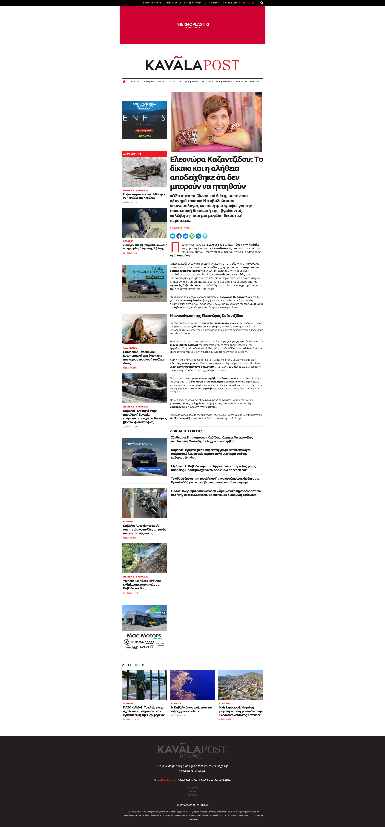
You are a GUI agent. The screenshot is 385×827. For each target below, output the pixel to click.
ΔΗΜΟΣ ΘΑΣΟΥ (230, 3)
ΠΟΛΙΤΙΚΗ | (135, 82)
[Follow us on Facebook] (241, 3)
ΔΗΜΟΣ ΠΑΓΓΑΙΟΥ (193, 3)
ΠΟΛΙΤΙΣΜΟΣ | (184, 82)
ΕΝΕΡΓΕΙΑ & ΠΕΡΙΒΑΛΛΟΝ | (235, 82)
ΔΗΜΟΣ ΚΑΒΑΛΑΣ (172, 3)
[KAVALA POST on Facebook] (182, 756)
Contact (192, 791)
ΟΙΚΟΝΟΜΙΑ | (169, 82)
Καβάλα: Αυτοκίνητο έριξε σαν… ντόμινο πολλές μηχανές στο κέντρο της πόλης (144, 529)
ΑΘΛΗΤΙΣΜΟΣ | (215, 82)
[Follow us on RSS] (253, 3)
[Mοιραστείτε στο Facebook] (179, 236)
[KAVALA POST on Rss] (200, 756)
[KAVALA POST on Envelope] (194, 756)
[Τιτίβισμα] (172, 236)
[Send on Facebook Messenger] (185, 236)
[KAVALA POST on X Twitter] (188, 756)
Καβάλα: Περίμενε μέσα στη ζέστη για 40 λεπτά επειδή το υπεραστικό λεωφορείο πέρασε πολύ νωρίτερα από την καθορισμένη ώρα (210, 454)
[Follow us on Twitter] (245, 3)
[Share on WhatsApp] (192, 236)
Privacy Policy (192, 788)
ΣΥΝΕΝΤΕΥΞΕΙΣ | (199, 82)
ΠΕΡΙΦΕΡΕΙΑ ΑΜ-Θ (152, 3)
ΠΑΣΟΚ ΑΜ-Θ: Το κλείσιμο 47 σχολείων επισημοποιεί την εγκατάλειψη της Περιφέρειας (144, 711)
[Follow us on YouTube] (250, 3)
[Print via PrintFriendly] (205, 236)
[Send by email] (198, 236)
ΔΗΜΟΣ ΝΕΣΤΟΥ (212, 3)
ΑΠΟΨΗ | (145, 82)
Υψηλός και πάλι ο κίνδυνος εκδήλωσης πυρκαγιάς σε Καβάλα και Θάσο (142, 584)
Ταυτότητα (192, 795)
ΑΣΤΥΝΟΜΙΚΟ (255, 82)
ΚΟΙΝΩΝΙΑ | (156, 82)
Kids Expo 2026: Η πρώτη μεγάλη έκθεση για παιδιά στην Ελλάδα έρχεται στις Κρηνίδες (241, 711)
